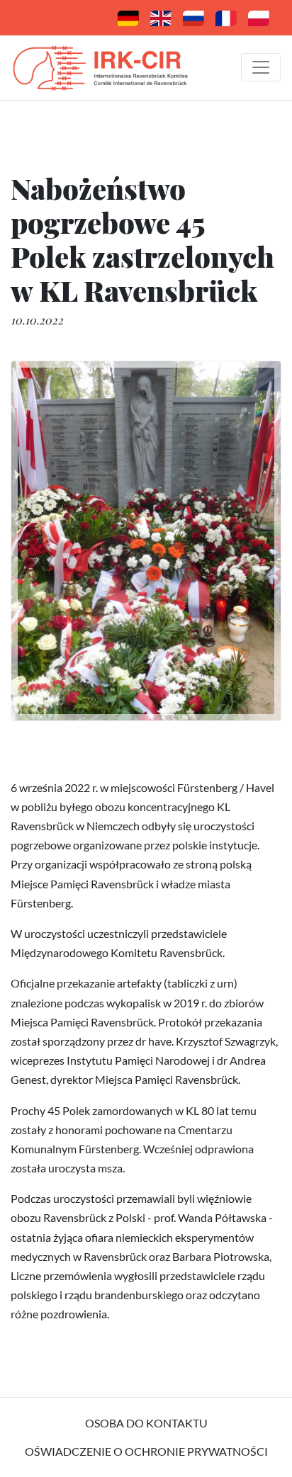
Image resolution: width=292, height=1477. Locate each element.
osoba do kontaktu (146, 1423)
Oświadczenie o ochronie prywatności (146, 1451)
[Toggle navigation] (261, 67)
